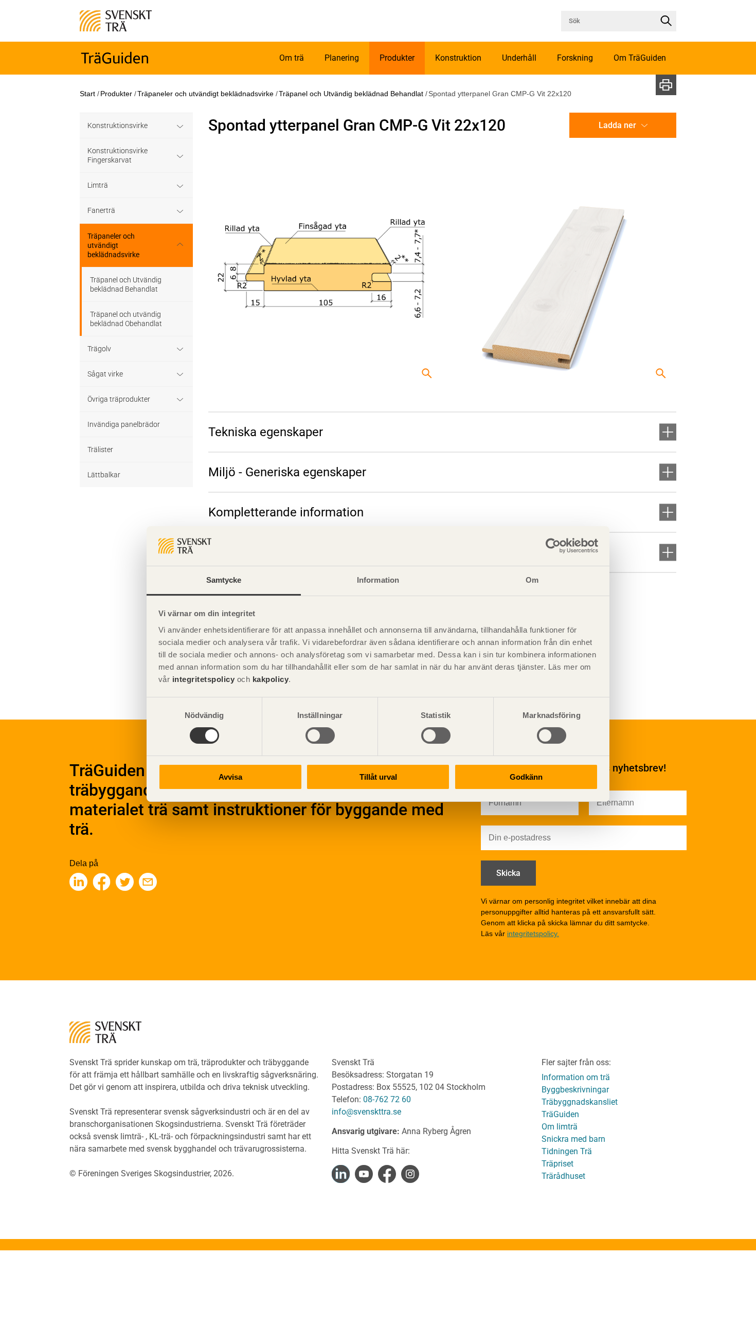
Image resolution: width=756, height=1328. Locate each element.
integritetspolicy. (533, 933)
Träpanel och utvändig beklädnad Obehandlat (126, 319)
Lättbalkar (103, 475)
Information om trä (576, 1077)
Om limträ (560, 1127)
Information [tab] (378, 580)
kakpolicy (271, 679)
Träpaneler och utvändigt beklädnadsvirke (205, 93)
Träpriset (557, 1164)
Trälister (100, 449)
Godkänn (526, 777)
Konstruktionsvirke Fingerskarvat (117, 155)
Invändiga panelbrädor (123, 424)
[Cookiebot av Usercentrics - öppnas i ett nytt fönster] (553, 545)
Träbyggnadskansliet (580, 1102)
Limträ (97, 185)
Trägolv (99, 349)
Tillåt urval (378, 777)
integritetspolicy (202, 679)
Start (87, 93)
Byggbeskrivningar (575, 1089)
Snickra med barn (573, 1139)
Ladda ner (617, 125)
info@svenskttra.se (366, 1112)
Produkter (116, 93)
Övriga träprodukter (118, 399)
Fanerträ (101, 210)
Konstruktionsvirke (117, 125)
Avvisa (230, 777)
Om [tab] (532, 580)
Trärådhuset (563, 1176)
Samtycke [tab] (224, 580)
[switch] (320, 735)
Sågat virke (105, 374)
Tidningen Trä (567, 1151)
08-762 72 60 (387, 1099)
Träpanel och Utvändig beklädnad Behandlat (351, 93)
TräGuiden (560, 1114)
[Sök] (666, 21)
